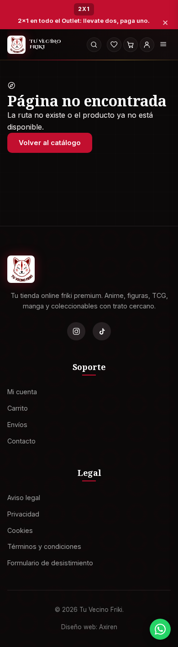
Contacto (21, 441)
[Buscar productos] (94, 44)
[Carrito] (130, 44)
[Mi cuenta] (147, 44)
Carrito (17, 408)
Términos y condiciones (44, 547)
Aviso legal (23, 497)
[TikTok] (102, 331)
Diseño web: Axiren (89, 627)
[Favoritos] (114, 44)
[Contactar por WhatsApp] (160, 629)
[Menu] (163, 44)
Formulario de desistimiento (50, 563)
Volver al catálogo (50, 142)
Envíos (17, 424)
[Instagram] (76, 331)
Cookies (20, 530)
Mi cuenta (22, 392)
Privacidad (23, 514)
